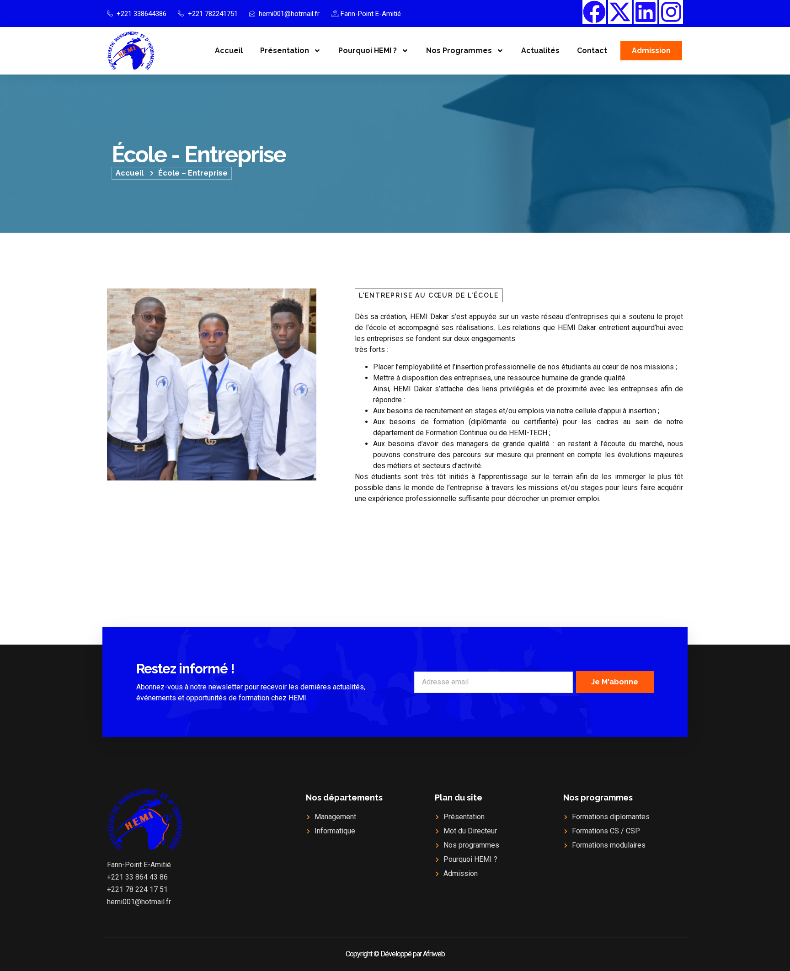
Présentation (284, 50)
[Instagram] (671, 12)
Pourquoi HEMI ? (367, 50)
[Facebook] (594, 12)
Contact (592, 50)
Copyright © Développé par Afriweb (395, 954)
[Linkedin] (645, 12)
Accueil (229, 50)
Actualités (540, 50)
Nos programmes (459, 50)
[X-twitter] (620, 12)
